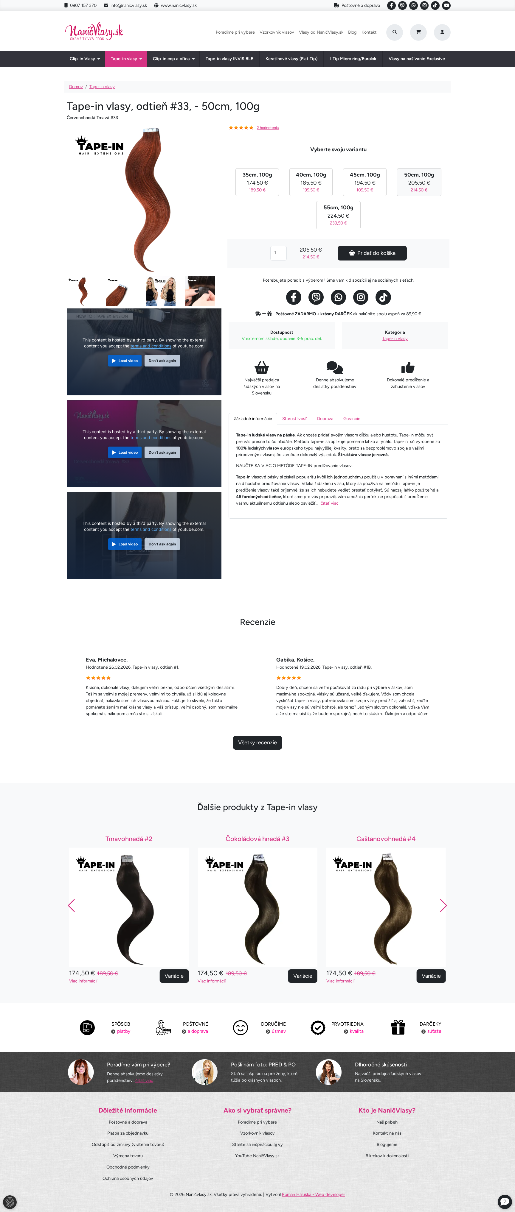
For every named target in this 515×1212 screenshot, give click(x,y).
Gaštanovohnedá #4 (386, 839)
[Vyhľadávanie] (394, 32)
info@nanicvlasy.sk (129, 5)
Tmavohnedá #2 (129, 839)
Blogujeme (387, 1144)
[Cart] (418, 32)
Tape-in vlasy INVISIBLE (229, 58)
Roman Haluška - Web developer (313, 1194)
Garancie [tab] (351, 418)
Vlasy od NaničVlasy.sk (321, 32)
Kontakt (369, 32)
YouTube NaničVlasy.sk (257, 1155)
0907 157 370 (83, 5)
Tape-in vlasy (124, 58)
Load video (128, 360)
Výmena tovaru (128, 1155)
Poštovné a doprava (361, 5)
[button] (444, 905)
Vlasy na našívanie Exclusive (417, 58)
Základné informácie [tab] (253, 418)
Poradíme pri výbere (235, 32)
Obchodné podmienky (128, 1167)
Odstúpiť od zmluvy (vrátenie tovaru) (128, 1144)
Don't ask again (162, 360)
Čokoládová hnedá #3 (257, 839)
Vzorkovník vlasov (277, 32)
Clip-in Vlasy (82, 58)
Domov (76, 86)
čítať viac (330, 503)
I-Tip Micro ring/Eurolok (353, 58)
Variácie (174, 976)
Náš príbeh (387, 1122)
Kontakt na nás (387, 1133)
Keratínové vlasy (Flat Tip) (291, 58)
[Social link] (391, 5)
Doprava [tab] (325, 418)
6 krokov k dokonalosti (387, 1155)
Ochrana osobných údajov (128, 1178)
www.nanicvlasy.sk (179, 5)
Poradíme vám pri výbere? (138, 1064)
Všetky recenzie (257, 742)
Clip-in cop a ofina (171, 58)
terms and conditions (151, 346)
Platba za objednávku (127, 1133)
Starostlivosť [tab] (294, 418)
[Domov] (94, 32)
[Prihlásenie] (442, 32)
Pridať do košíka (376, 253)
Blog (352, 32)
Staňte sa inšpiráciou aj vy (257, 1144)
